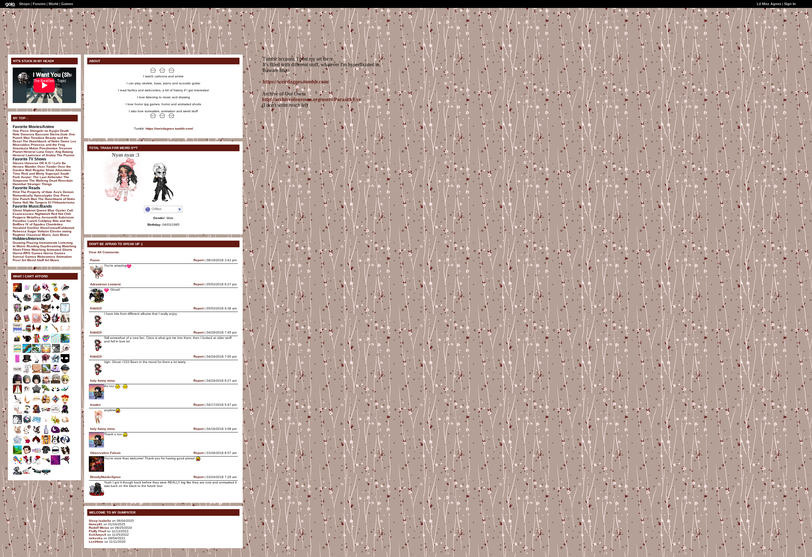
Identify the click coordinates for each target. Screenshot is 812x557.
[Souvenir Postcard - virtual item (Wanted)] (17, 352)
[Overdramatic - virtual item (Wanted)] (17, 413)
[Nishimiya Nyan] (122, 199)
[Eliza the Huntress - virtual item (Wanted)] (46, 463)
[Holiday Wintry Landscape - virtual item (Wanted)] (65, 311)
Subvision (66, 217)
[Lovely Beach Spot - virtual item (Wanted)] (36, 352)
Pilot (16, 192)
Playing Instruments (41, 242)
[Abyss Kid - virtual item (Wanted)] (65, 362)
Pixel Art (19, 260)
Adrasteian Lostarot (105, 284)
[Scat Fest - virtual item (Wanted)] (55, 372)
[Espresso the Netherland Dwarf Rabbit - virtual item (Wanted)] (36, 433)
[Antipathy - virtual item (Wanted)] (55, 321)
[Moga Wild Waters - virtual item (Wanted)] (27, 352)
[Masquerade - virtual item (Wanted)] (46, 403)
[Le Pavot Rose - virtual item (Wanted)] (27, 301)
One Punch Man (25, 199)
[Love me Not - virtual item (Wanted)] (27, 463)
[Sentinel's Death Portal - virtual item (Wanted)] (55, 463)
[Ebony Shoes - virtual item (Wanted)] (36, 362)
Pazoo (95, 260)
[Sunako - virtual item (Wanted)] (17, 382)
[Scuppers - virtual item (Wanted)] (65, 382)
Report (198, 260)
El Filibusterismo (61, 202)
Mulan (33, 148)
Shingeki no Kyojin (44, 131)
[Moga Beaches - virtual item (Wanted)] (55, 342)
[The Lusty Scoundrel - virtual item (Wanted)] (27, 321)
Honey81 (95, 524)
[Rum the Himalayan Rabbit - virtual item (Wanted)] (27, 433)
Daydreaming (50, 246)
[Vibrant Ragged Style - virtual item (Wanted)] (46, 362)
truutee (95, 404)
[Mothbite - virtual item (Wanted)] (36, 382)
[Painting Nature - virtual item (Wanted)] (65, 321)
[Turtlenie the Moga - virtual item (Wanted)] (55, 423)
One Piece (21, 131)
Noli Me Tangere (35, 202)
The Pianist (65, 155)
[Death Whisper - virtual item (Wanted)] (17, 301)
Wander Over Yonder (41, 166)
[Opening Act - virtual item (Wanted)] (65, 403)
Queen (41, 210)
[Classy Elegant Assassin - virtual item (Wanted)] (27, 362)
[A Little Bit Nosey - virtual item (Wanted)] (46, 423)
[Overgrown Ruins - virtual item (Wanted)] (17, 423)
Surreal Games (24, 256)
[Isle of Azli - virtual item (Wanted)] (65, 342)
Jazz (55, 234)
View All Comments (104, 252)
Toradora (37, 137)
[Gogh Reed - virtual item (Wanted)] (55, 291)
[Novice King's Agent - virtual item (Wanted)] (65, 301)
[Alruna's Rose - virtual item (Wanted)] (46, 291)
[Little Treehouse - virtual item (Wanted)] (46, 372)
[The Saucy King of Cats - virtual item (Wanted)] (36, 332)
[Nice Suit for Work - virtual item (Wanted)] (17, 362)
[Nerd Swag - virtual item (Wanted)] (27, 332)
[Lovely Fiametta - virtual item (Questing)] (65, 332)
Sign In (790, 4)
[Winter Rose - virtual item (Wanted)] (27, 291)
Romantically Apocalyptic (32, 195)
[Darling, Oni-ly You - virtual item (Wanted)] (36, 443)
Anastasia (20, 148)
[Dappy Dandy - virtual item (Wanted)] (55, 403)
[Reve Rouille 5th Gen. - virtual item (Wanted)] (17, 321)
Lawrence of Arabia (41, 155)
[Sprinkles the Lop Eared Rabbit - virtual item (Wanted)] (65, 423)
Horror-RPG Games (28, 253)
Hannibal (19, 184)
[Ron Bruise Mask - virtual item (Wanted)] (27, 453)
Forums (39, 4)
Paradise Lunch (25, 221)
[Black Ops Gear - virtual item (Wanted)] (27, 423)
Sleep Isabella (100, 520)
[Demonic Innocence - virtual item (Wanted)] (46, 301)
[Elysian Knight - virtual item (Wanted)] (36, 463)
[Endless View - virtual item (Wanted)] (46, 352)
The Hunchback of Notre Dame (46, 141)
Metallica (34, 217)
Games (67, 4)
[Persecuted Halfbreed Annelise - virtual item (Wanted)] (55, 433)
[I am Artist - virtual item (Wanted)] (55, 413)
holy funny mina (102, 380)
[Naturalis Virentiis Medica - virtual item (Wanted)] (27, 392)
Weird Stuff (35, 260)
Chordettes (54, 224)
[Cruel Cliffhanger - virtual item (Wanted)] (46, 413)
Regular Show (43, 170)
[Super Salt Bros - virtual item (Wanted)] (17, 372)
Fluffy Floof (97, 531)
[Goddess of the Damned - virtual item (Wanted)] (17, 474)
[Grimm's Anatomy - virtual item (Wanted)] (65, 352)
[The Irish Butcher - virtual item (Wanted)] (36, 301)
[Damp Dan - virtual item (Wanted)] (55, 382)
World (53, 4)
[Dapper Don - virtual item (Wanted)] (27, 342)
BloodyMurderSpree (105, 477)
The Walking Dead (43, 180)
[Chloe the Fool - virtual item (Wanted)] (55, 443)
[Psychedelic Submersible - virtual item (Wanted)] (17, 463)
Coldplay (45, 221)
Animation (64, 256)
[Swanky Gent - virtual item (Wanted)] (36, 413)
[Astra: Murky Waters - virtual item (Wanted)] (36, 392)
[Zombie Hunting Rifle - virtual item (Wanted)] (55, 332)
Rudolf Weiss (99, 527)
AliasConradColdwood (57, 228)
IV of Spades (35, 224)
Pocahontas (48, 148)
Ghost (17, 210)
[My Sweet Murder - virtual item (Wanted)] (65, 291)
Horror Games (54, 253)
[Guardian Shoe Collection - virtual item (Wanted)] (36, 423)
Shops (24, 4)
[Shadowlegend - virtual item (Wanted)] (65, 443)
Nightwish (42, 214)
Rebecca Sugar (24, 231)
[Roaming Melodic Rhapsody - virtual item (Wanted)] (65, 453)
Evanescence (23, 214)
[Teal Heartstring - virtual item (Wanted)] (46, 332)
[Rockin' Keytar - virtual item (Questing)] (36, 474)
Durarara (27, 134)
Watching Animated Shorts (51, 249)
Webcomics (46, 256)
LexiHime (96, 541)
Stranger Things (39, 184)
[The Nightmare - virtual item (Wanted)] (46, 321)
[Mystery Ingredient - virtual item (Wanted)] (27, 474)
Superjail (52, 173)
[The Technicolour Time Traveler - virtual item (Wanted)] (36, 342)
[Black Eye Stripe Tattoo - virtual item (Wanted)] (55, 453)
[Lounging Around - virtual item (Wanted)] (17, 392)
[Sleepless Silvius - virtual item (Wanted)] (55, 311)
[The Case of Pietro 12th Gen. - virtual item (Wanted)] (17, 342)
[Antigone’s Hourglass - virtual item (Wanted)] (27, 413)
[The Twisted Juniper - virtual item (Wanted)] (46, 392)
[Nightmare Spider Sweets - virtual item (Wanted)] (55, 392)
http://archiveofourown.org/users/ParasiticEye (311, 99)
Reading (33, 246)
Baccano (42, 134)
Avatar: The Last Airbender (41, 177)
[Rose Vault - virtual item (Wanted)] (36, 321)
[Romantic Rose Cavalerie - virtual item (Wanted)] (27, 443)
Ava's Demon (63, 192)
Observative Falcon (105, 453)
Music (54, 260)
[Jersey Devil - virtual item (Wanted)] (27, 372)
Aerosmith (49, 217)
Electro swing (60, 231)
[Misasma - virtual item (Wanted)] (46, 382)
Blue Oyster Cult (60, 210)
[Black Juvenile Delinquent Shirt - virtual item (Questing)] (46, 453)
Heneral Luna (33, 151)
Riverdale (65, 180)
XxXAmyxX (97, 534)
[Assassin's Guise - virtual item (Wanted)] (65, 413)
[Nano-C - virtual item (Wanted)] (65, 392)
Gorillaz (33, 228)
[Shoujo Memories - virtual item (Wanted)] (36, 453)
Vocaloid (19, 228)
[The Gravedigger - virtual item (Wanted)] (27, 311)
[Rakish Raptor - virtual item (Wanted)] (46, 311)
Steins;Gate (59, 134)
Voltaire (43, 231)
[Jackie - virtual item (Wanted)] (27, 382)
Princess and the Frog (48, 144)
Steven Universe (25, 163)
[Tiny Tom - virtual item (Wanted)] (65, 372)
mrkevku (95, 538)
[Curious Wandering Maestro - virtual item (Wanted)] (17, 403)
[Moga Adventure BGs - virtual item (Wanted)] (17, 453)
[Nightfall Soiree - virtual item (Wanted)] (65, 463)
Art (47, 260)
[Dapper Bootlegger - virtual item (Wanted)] (36, 403)
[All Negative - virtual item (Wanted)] (55, 301)
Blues (64, 234)
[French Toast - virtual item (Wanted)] (27, 403)
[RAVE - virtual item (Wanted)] (46, 342)
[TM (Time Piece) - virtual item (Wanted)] (17, 311)
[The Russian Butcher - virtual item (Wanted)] (55, 352)
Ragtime (19, 234)
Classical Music (38, 234)
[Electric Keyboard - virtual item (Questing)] (46, 474)
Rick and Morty (32, 173)
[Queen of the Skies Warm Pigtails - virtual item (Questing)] (36, 311)
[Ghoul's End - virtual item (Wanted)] (17, 291)
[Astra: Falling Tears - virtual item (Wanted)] (55, 362)
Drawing (19, 242)
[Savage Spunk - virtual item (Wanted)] (65, 433)
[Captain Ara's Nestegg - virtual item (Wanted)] (36, 291)
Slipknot (29, 210)
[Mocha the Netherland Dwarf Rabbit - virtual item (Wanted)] (17, 433)
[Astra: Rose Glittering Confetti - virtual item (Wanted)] (17, 443)
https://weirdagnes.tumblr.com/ (169, 128)
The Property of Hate (36, 192)
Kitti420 (96, 308)
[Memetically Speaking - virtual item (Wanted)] (17, 332)
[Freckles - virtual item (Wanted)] (36, 372)
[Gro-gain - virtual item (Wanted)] (46, 433)
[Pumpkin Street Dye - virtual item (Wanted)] (46, 443)
